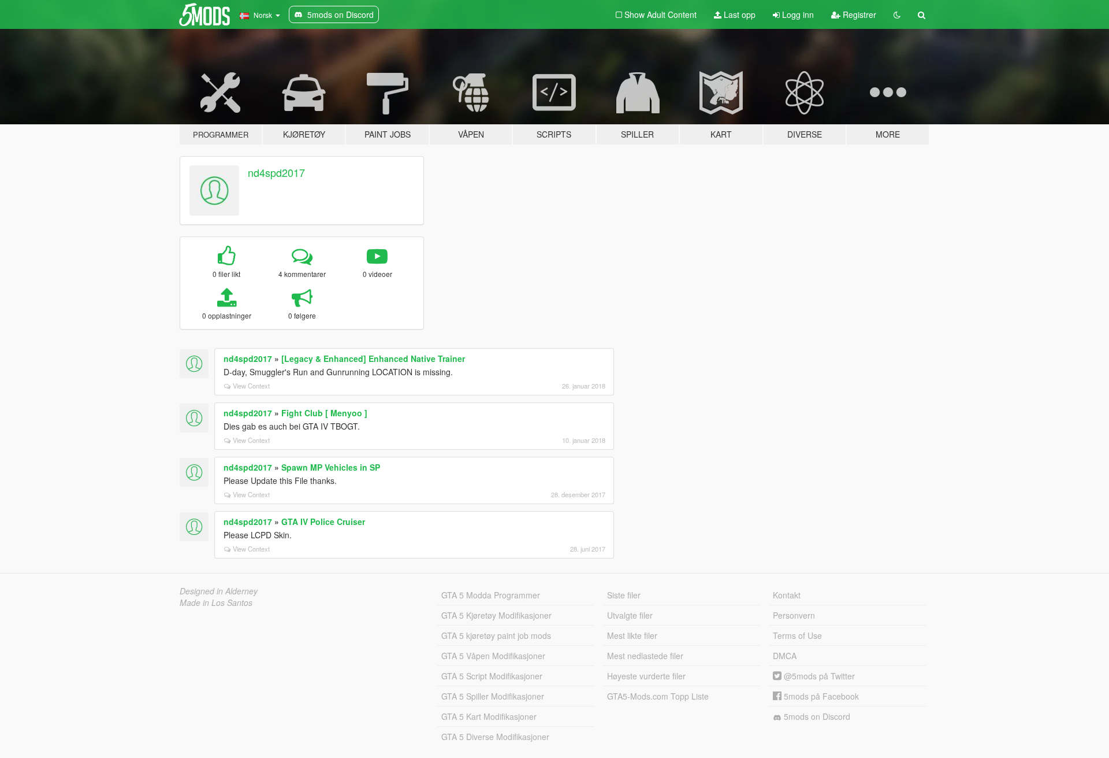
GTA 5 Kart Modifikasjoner (489, 716)
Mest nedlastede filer (645, 655)
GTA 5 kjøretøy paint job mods (496, 635)
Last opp (738, 14)
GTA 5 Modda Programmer (490, 595)
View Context (251, 385)
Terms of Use (797, 635)
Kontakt (787, 595)
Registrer (858, 14)
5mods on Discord (815, 716)
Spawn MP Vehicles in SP (330, 467)
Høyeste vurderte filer (646, 676)
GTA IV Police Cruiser (323, 521)
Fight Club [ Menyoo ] (324, 413)
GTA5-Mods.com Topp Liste (658, 696)
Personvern (794, 615)
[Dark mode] (897, 14)
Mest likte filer (632, 635)
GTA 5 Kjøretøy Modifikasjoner (496, 615)
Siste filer (624, 595)
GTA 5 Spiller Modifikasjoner (492, 696)
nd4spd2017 (276, 172)
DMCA (785, 655)
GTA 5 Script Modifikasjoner (491, 676)
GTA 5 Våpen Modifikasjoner (493, 655)
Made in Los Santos (216, 602)
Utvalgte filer (630, 615)
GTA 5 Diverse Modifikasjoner (495, 736)
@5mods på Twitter (818, 676)
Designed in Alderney (219, 591)
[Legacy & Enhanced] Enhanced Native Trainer (373, 358)
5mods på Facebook (820, 696)
